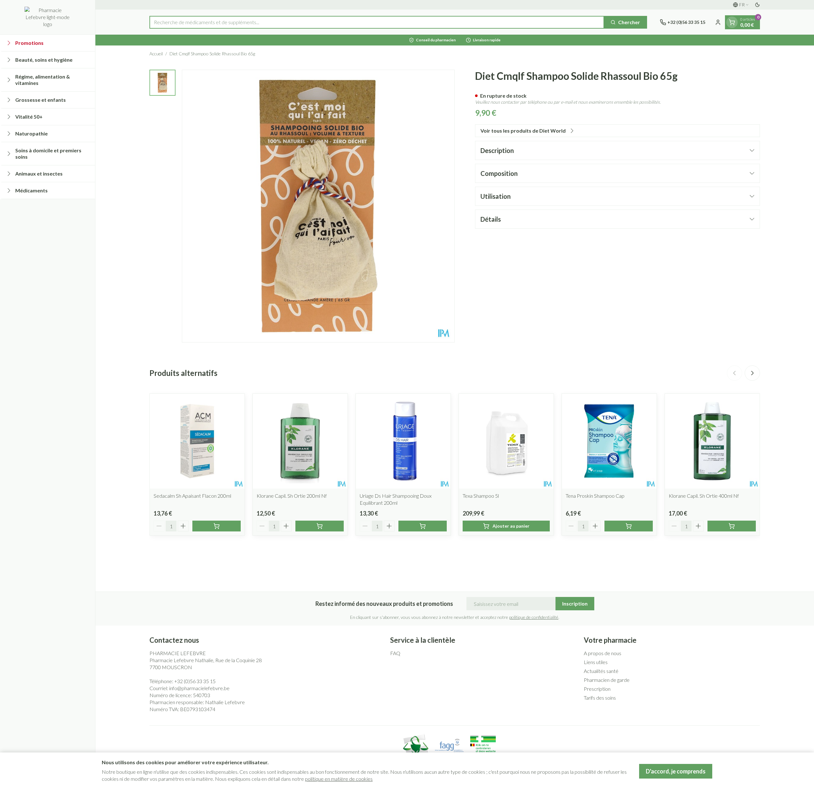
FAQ (395, 653)
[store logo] (47, 17)
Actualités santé (601, 671)
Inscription (575, 603)
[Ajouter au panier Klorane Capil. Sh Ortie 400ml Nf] (731, 526)
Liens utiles (596, 662)
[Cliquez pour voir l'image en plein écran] (318, 206)
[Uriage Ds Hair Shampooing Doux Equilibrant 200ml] (403, 441)
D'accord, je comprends (676, 771)
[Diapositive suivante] (752, 373)
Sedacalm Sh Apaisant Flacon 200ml (192, 496)
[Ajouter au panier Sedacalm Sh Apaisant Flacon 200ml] (216, 526)
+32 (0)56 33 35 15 (195, 681)
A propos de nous (602, 653)
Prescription (597, 689)
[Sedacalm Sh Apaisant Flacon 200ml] (197, 441)
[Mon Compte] (718, 22)
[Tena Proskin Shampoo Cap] (609, 441)
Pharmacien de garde (607, 680)
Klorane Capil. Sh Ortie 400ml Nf (704, 496)
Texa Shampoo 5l (481, 496)
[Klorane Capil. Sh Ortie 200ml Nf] (300, 441)
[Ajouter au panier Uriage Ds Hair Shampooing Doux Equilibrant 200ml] (422, 526)
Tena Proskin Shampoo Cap (595, 496)
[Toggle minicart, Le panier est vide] (732, 22)
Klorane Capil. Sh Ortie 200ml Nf (292, 496)
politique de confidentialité (533, 617)
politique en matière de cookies (339, 779)
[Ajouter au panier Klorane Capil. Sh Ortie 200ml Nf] (319, 526)
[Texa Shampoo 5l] (506, 441)
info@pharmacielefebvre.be (199, 688)
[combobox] (376, 22)
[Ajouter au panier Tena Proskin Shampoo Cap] (628, 526)
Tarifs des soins (600, 698)
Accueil (156, 53)
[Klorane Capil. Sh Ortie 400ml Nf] (712, 441)
